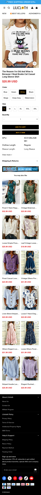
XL (21, 109)
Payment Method (8, 448)
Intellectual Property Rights (11, 426)
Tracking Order (7, 452)
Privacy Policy (7, 418)
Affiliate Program (8, 409)
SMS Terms (6, 430)
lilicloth (8, 492)
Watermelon (29, 98)
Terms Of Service (8, 422)
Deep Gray (16, 98)
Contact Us (6, 405)
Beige (6, 98)
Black (31, 92)
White (22, 92)
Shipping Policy (7, 440)
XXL (27, 109)
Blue (5, 92)
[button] (4, 8)
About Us (5, 401)
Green (13, 92)
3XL (35, 109)
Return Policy (6, 444)
